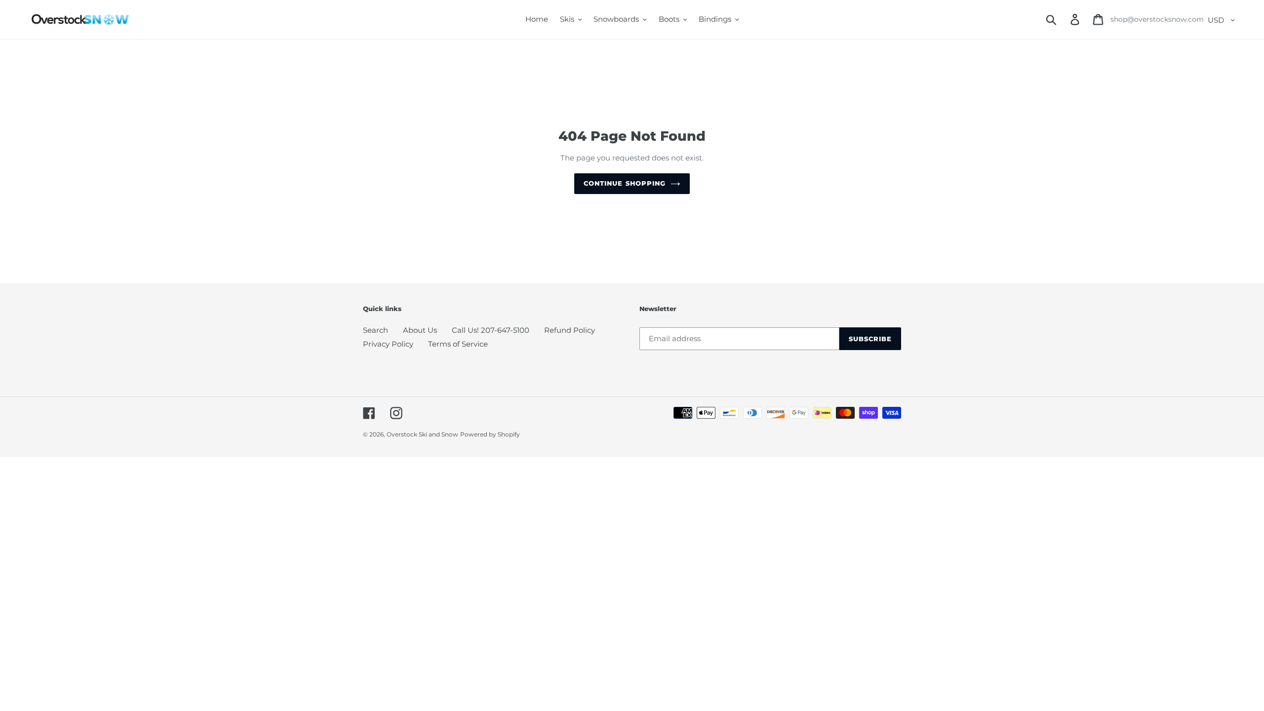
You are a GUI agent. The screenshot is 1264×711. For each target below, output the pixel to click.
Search (375, 330)
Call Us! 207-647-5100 (490, 330)
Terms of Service (458, 344)
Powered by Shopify (490, 434)
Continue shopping (625, 183)
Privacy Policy (388, 344)
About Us (420, 330)
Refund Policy (569, 330)
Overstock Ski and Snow (422, 434)
